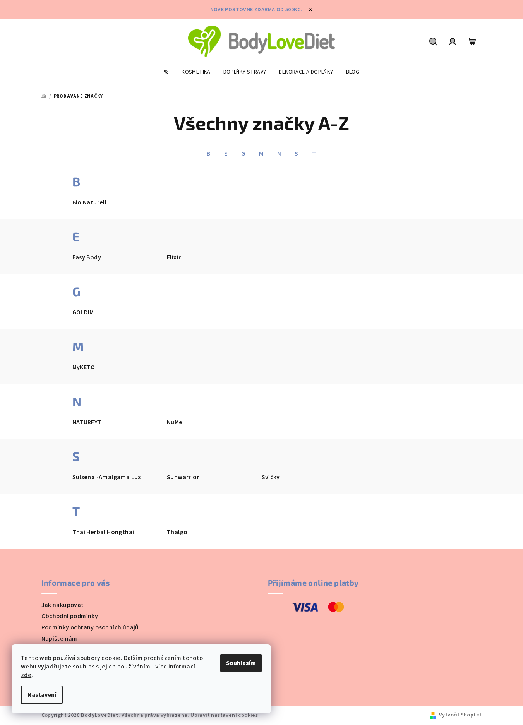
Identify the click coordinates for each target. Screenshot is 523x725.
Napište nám (59, 638)
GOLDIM (83, 312)
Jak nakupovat (62, 605)
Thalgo (177, 532)
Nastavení (41, 695)
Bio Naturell (89, 202)
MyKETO (83, 367)
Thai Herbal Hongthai (103, 532)
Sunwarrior (183, 477)
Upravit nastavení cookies (224, 715)
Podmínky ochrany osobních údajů (90, 627)
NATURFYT (87, 422)
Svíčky (271, 477)
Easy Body (86, 257)
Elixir (174, 257)
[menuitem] (166, 72)
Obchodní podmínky (69, 616)
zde (26, 675)
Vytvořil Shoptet (460, 715)
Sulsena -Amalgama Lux (106, 477)
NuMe (175, 422)
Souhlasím (241, 663)
